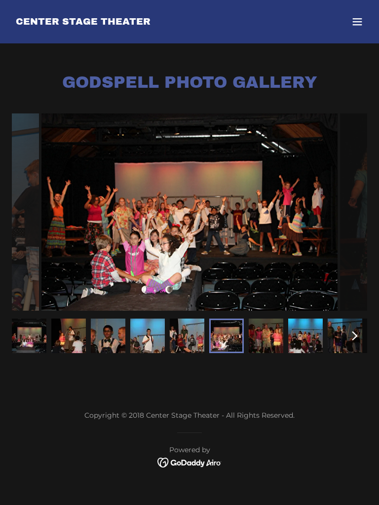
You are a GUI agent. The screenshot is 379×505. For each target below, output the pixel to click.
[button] (357, 22)
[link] (83, 22)
